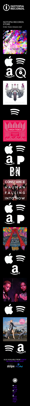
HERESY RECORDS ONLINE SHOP (16, 360)
